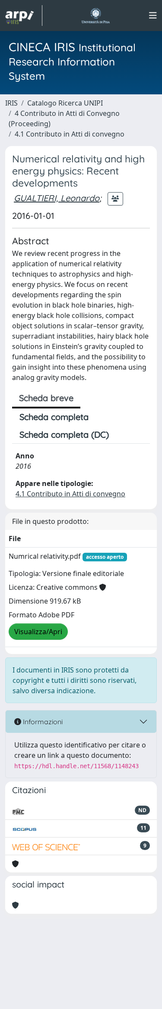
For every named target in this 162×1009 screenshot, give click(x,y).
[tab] (123, 435)
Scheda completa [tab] (54, 416)
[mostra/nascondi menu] (153, 15)
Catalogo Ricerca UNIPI (65, 103)
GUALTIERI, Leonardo (56, 198)
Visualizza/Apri (38, 631)
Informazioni (42, 721)
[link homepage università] (96, 15)
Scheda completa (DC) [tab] (64, 434)
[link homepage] (23, 15)
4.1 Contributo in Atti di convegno (69, 134)
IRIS (11, 103)
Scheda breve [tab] (46, 397)
